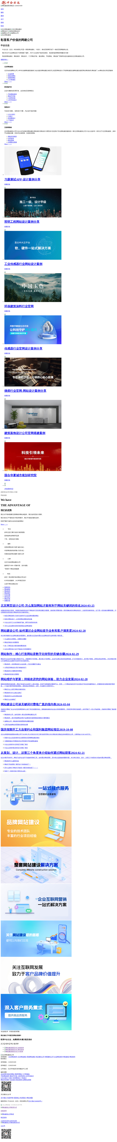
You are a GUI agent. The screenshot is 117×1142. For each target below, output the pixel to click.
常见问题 (7, 595)
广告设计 (11, 120)
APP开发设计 (12, 100)
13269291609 (5, 1121)
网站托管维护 (12, 136)
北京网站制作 (12, 1057)
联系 (2, 26)
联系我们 (23, 1098)
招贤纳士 (17, 1098)
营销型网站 (11, 77)
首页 (2, 9)
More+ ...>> (4, 524)
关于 (2, 19)
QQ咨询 (20, 1051)
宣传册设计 (11, 118)
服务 (2, 12)
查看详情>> (4, 59)
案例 (2, 16)
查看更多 (7, 600)
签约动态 (7, 597)
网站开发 (7, 598)
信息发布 (11, 138)
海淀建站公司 (40, 1057)
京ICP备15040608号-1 (35, 1101)
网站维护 (7, 593)
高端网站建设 (31, 1057)
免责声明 (10, 1098)
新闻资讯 (7, 587)
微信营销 (11, 140)
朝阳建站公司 (49, 1057)
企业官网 (11, 74)
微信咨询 (21, 1049)
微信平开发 (11, 96)
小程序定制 (11, 98)
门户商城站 (11, 79)
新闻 (2, 22)
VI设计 (10, 116)
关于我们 (4, 1098)
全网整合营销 (12, 142)
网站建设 (7, 589)
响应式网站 (11, 76)
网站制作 (7, 591)
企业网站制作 (58, 1057)
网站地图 (30, 1098)
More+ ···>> (8, 81)
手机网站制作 (12, 94)
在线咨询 (21, 1047)
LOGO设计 (11, 114)
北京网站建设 (22, 1057)
